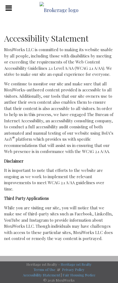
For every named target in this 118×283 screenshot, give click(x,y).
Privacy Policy (73, 269)
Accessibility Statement (41, 275)
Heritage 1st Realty (76, 264)
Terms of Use (44, 269)
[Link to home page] (59, 8)
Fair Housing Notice (79, 275)
